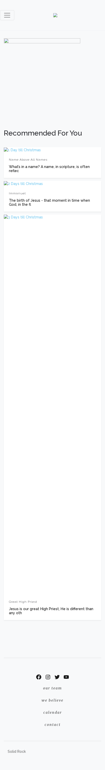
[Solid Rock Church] (55, 15)
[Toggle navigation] (7, 15)
